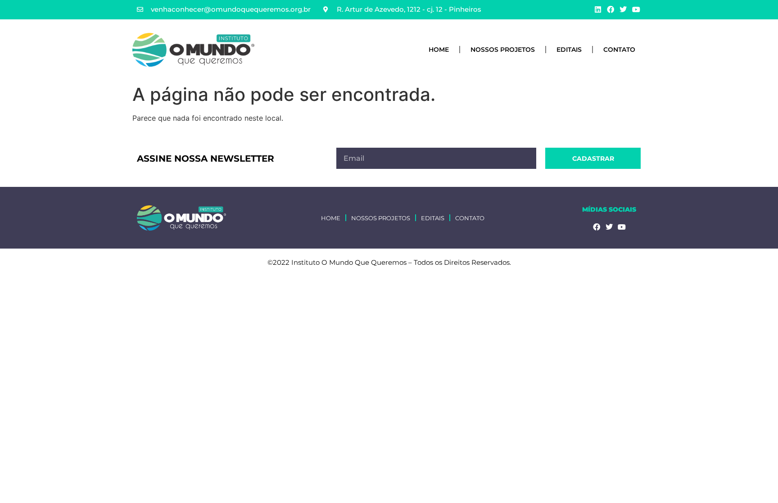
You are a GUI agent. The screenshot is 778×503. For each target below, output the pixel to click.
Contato (619, 49)
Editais (569, 49)
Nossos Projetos (502, 49)
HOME (439, 49)
